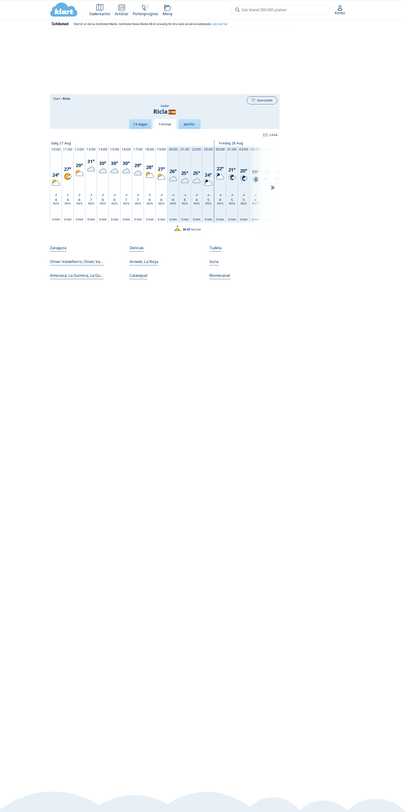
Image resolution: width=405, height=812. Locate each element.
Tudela (215, 247)
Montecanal (219, 275)
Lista (273, 134)
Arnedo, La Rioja (144, 261)
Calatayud (138, 275)
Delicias (137, 247)
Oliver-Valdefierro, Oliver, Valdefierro (77, 261)
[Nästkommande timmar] (272, 188)
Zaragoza (58, 247)
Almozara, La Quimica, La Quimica (77, 275)
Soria (213, 261)
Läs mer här (220, 24)
